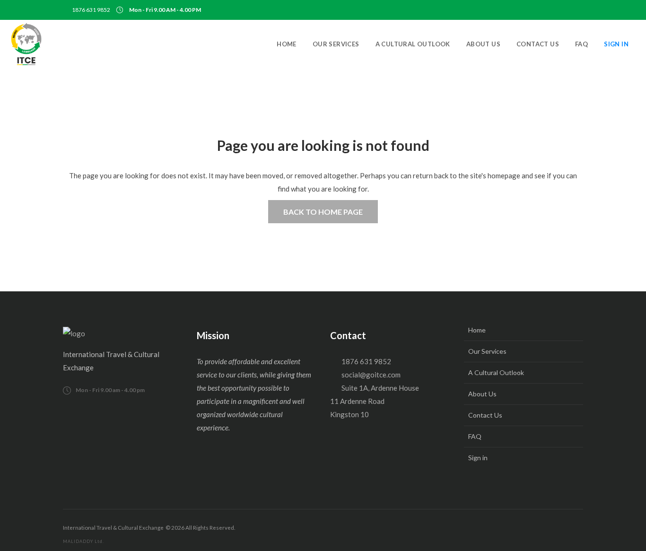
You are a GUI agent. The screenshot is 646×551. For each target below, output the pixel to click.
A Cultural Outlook (496, 372)
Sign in (478, 458)
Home (477, 330)
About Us (482, 394)
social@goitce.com (371, 374)
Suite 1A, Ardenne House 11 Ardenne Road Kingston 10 (374, 401)
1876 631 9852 (91, 9)
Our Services (487, 351)
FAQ (474, 436)
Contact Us (485, 415)
